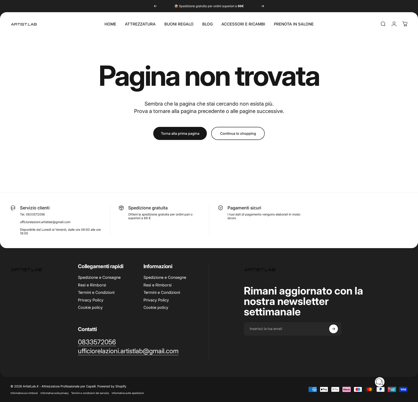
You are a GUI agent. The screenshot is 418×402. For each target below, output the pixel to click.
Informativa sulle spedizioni (128, 393)
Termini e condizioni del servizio (90, 393)
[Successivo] (262, 6)
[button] (379, 382)
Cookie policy (90, 307)
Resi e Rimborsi (92, 285)
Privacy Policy (90, 300)
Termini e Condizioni (96, 292)
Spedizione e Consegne (99, 277)
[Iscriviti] (333, 329)
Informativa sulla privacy (54, 393)
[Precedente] (155, 6)
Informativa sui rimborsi (24, 393)
